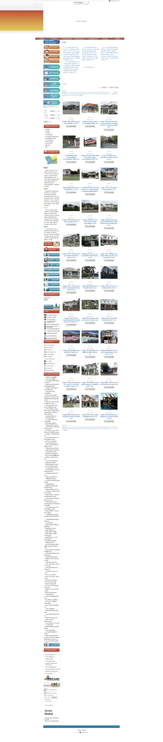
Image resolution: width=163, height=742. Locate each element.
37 (66, 94)
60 (100, 94)
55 (92, 94)
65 (107, 94)
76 (75, 95)
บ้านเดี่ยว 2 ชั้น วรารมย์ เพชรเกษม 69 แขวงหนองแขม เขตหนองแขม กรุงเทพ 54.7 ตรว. (71, 255)
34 (62, 94)
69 (65, 95)
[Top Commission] (52, 84)
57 (95, 94)
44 (77, 94)
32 (107, 92)
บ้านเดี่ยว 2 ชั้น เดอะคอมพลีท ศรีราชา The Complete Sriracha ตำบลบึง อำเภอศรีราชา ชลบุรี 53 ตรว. (71, 384)
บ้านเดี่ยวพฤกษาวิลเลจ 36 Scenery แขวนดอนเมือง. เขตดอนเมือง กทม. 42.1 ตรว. (90, 255)
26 (99, 92)
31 (106, 92)
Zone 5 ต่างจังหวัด (88, 67)
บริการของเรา (54, 38)
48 (82, 94)
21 (91, 92)
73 (71, 95)
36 (65, 94)
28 (101, 92)
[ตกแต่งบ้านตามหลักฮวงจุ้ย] (52, 644)
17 (86, 92)
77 (77, 95)
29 (103, 92)
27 (100, 92)
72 (69, 95)
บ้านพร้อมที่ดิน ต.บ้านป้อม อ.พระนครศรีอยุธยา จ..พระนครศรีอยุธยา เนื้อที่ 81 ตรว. (71, 157)
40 (71, 94)
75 (74, 95)
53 (90, 94)
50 (85, 94)
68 (64, 95)
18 (87, 92)
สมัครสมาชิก (48, 701)
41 (72, 94)
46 (79, 94)
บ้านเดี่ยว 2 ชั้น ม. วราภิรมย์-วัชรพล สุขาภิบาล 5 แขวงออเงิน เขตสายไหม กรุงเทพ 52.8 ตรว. (71, 287)
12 (78, 92)
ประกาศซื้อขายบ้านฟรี (92, 38)
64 (105, 94)
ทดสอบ (126, 38)
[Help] (50, 122)
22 (93, 92)
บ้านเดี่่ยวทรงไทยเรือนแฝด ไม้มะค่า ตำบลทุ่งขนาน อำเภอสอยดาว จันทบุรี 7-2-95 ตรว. (109, 416)
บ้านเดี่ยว (64, 42)
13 (80, 92)
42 (74, 94)
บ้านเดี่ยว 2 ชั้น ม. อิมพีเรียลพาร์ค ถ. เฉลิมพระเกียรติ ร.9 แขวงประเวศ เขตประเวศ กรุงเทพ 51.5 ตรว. (109, 255)
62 (103, 94)
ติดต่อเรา (118, 38)
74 (72, 95)
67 (62, 95)
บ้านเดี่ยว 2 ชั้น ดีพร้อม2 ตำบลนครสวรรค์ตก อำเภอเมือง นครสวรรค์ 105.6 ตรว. (109, 157)
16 (84, 92)
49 (84, 94)
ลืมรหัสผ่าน (48, 699)
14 (81, 92)
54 (91, 94)
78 (78, 95)
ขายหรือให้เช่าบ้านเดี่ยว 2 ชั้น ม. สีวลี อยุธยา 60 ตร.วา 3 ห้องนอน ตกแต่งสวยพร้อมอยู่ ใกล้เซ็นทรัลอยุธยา (90, 189)
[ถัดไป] (81, 95)
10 (75, 92)
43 (75, 94)
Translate (86, 4)
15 (83, 92)
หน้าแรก (42, 38)
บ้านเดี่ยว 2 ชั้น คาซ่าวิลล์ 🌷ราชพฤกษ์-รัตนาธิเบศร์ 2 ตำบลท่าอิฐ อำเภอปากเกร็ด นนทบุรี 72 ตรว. (71, 320)
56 (94, 94)
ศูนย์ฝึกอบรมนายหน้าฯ (79, 38)
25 (97, 92)
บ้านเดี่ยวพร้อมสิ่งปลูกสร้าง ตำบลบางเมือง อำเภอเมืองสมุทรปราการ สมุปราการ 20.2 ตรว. (109, 352)
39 (69, 94)
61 (101, 94)
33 (109, 92)
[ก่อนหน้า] (64, 92)
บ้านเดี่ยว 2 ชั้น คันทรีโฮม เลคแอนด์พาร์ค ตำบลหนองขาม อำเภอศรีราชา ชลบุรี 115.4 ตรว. (90, 384)
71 (68, 95)
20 (90, 92)
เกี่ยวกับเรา (105, 38)
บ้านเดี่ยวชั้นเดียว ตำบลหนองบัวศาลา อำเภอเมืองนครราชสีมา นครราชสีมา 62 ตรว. (71, 416)
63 (104, 94)
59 (98, 94)
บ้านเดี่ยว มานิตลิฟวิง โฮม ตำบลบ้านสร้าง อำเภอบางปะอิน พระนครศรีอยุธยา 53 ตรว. (90, 221)
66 (108, 94)
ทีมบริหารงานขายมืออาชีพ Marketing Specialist (67, 39)
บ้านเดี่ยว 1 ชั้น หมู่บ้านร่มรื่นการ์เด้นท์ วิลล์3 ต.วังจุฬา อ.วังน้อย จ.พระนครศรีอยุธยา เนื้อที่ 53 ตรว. (90, 157)
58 (97, 94)
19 (88, 92)
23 (94, 92)
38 (68, 94)
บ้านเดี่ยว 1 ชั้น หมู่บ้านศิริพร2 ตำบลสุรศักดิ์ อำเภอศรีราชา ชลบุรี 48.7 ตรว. (90, 352)
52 (88, 94)
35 (64, 94)
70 (66, 95)
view (71, 117)
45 (78, 94)
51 (87, 94)
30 (104, 92)
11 (77, 92)
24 (96, 92)
